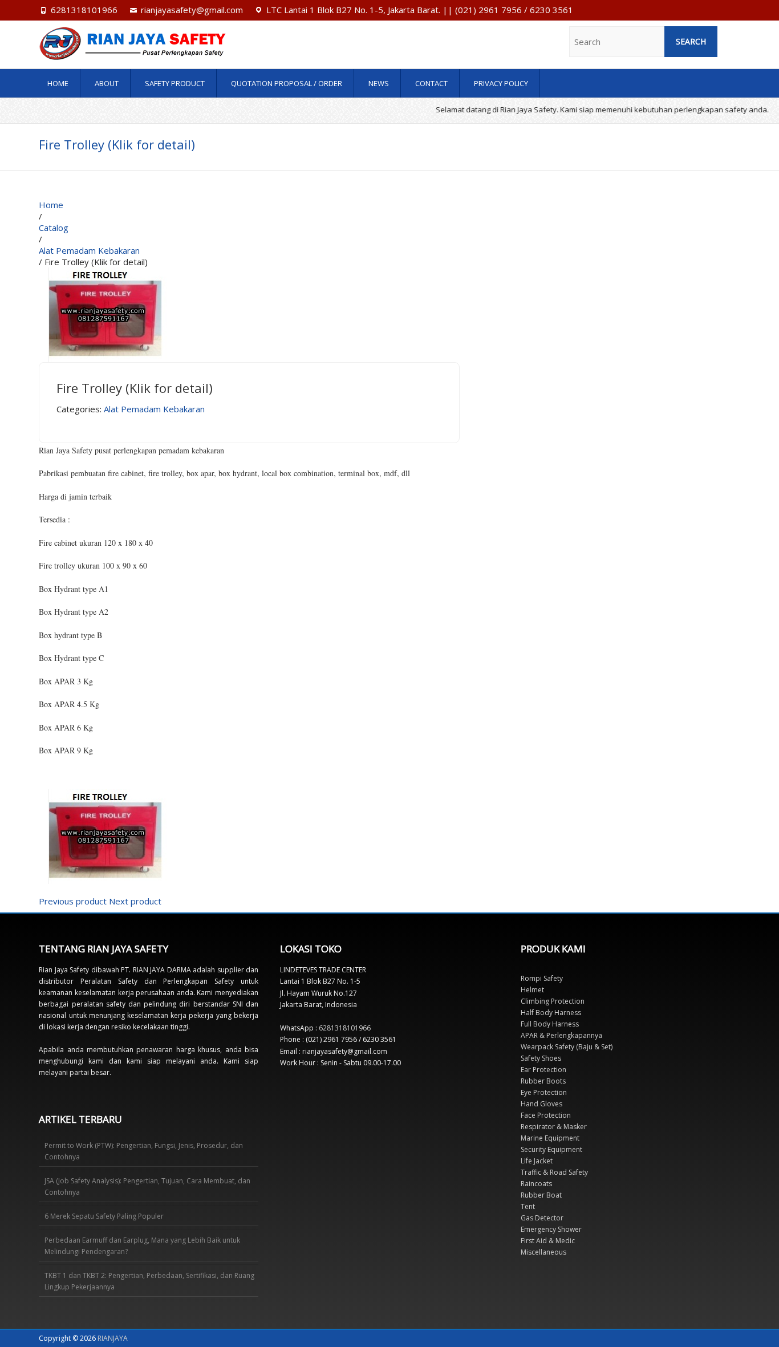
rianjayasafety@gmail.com (192, 9)
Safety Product (175, 83)
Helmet (532, 990)
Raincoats (536, 1183)
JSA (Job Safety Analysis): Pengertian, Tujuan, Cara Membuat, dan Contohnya (147, 1186)
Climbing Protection (553, 1001)
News (378, 83)
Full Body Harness (550, 1024)
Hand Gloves (541, 1104)
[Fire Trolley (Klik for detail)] (105, 273)
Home (57, 83)
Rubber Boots (543, 1081)
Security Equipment (551, 1149)
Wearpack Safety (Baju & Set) (566, 1047)
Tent (528, 1206)
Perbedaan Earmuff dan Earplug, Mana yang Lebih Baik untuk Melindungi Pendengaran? (142, 1245)
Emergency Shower (551, 1229)
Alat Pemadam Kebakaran (154, 409)
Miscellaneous (543, 1252)
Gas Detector (542, 1218)
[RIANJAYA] (144, 43)
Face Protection (546, 1115)
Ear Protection (543, 1069)
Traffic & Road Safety (554, 1172)
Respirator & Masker (554, 1126)
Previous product (73, 901)
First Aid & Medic (548, 1240)
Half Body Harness (551, 1012)
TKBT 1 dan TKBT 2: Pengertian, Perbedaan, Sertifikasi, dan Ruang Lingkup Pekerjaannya (149, 1281)
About (107, 83)
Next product (135, 901)
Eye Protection (544, 1092)
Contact (431, 83)
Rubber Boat (541, 1195)
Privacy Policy (501, 83)
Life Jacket (537, 1161)
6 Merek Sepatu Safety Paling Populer (104, 1216)
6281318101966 (84, 9)
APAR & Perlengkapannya (561, 1035)
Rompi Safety (542, 978)
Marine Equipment (550, 1138)
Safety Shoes (541, 1058)
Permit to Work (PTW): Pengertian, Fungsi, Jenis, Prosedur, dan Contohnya (143, 1151)
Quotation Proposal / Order (286, 83)
